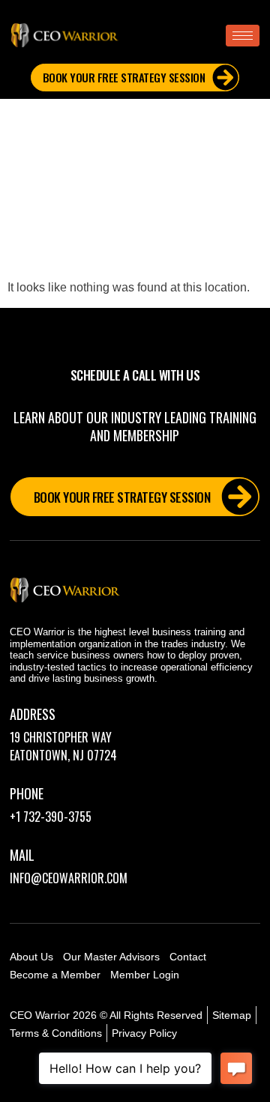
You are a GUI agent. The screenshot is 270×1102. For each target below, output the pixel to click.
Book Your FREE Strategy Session (124, 77)
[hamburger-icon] (243, 35)
